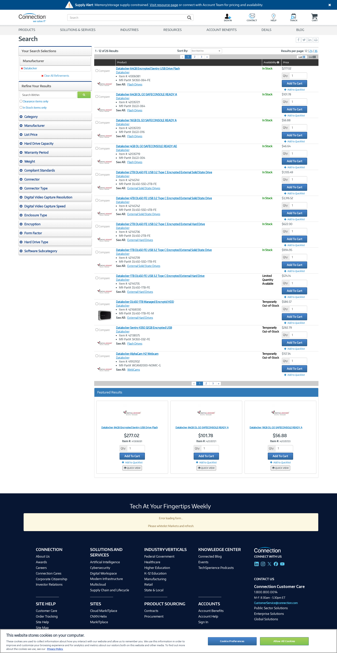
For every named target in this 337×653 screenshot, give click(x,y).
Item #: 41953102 (129, 361)
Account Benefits (211, 611)
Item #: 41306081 (129, 76)
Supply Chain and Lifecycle (109, 590)
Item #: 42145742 (129, 206)
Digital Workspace (103, 573)
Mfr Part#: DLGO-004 (132, 157)
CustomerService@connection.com (276, 603)
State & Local (153, 590)
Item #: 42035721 (129, 102)
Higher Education (157, 568)
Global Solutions (266, 619)
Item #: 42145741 (129, 180)
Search (28, 38)
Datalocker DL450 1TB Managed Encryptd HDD (145, 301)
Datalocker (122, 72)
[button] (55, 116)
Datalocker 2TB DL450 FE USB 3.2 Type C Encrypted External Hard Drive (160, 224)
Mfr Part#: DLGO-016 (132, 132)
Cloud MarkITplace (103, 611)
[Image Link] (132, 413)
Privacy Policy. (55, 648)
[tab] (55, 117)
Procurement (153, 616)
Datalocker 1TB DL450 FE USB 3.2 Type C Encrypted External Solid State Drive (164, 250)
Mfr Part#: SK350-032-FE (134, 339)
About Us (43, 556)
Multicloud (98, 584)
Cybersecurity (100, 568)
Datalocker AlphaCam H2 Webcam (137, 353)
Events (203, 562)
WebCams (133, 369)
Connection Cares (48, 573)
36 (315, 51)
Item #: (126, 441)
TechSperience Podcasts (216, 568)
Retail (148, 584)
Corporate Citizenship (51, 579)
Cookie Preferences (232, 641)
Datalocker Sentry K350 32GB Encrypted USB (144, 327)
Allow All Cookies (284, 641)
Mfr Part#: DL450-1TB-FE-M (136, 313)
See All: (121, 84)
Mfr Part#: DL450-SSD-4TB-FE (138, 209)
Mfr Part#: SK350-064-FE (135, 80)
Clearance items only (35, 101)
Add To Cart (294, 83)
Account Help (208, 616)
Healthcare (152, 562)
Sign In (203, 622)
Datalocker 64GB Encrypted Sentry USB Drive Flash (148, 68)
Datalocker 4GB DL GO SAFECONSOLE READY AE (146, 146)
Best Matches (198, 51)
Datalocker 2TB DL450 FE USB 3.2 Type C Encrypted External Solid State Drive (164, 172)
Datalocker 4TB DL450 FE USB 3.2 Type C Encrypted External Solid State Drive (164, 198)
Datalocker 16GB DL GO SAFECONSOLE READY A (146, 120)
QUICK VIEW (133, 467)
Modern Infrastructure (106, 579)
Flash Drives (134, 84)
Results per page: (292, 51)
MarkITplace (99, 622)
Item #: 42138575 (129, 335)
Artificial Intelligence (105, 562)
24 (310, 51)
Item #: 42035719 (129, 154)
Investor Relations (49, 584)
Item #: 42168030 (130, 309)
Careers (41, 568)
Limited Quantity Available (267, 279)
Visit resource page (164, 5)
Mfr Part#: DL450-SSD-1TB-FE (137, 261)
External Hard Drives (140, 240)
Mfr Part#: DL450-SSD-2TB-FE (138, 184)
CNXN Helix (98, 616)
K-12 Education (155, 573)
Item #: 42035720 (130, 128)
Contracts (151, 611)
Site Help (42, 622)
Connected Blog (210, 556)
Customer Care (46, 611)
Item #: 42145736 (129, 231)
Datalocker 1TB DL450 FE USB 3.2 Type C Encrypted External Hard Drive (160, 275)
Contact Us (264, 579)
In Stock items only (35, 107)
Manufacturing (155, 579)
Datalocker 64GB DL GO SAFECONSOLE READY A (146, 94)
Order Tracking (47, 616)
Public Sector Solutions (271, 608)
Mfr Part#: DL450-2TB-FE (135, 235)
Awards (41, 562)
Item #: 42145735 (129, 283)
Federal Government (159, 556)
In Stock (267, 68)
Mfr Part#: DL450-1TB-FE (134, 287)
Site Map (42, 628)
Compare (104, 70)
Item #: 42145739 (129, 257)
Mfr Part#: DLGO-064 (132, 106)
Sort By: (182, 50)
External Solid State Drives (143, 188)
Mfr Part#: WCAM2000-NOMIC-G (140, 365)
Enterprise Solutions (269, 614)
